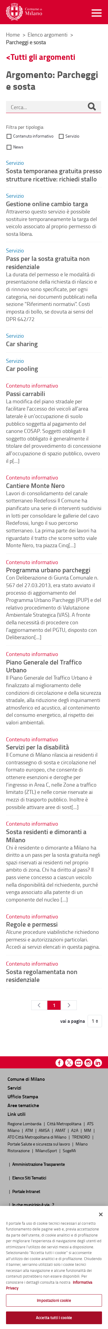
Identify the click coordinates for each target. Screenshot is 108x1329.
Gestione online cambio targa (47, 203)
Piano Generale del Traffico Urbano (44, 666)
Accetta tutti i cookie (54, 1317)
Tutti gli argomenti (42, 57)
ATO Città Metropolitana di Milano (37, 1137)
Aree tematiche (23, 1105)
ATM (29, 1130)
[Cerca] (91, 107)
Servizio (72, 136)
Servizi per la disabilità (37, 747)
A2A (75, 1130)
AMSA (44, 1130)
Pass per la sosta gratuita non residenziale (48, 262)
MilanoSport (46, 1150)
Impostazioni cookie (54, 1300)
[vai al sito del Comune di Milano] (24, 12)
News (18, 147)
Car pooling (22, 368)
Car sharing (22, 343)
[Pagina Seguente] (69, 1005)
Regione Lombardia (25, 1123)
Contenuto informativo (33, 136)
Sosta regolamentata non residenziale (41, 975)
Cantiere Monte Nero (35, 485)
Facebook (60, 1063)
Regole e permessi (32, 924)
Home (13, 34)
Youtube (79, 1063)
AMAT (60, 1130)
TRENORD (81, 1137)
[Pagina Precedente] (39, 1005)
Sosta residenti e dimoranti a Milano (46, 835)
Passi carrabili (25, 393)
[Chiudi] (100, 1214)
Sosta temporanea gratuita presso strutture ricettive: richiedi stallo (54, 175)
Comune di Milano (26, 1078)
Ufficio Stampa (23, 1096)
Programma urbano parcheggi (48, 569)
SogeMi (69, 1150)
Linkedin (98, 1063)
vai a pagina (72, 1021)
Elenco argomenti (48, 34)
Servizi (14, 1087)
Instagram (88, 1063)
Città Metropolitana (64, 1123)
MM (88, 1130)
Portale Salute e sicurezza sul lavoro (39, 1144)
